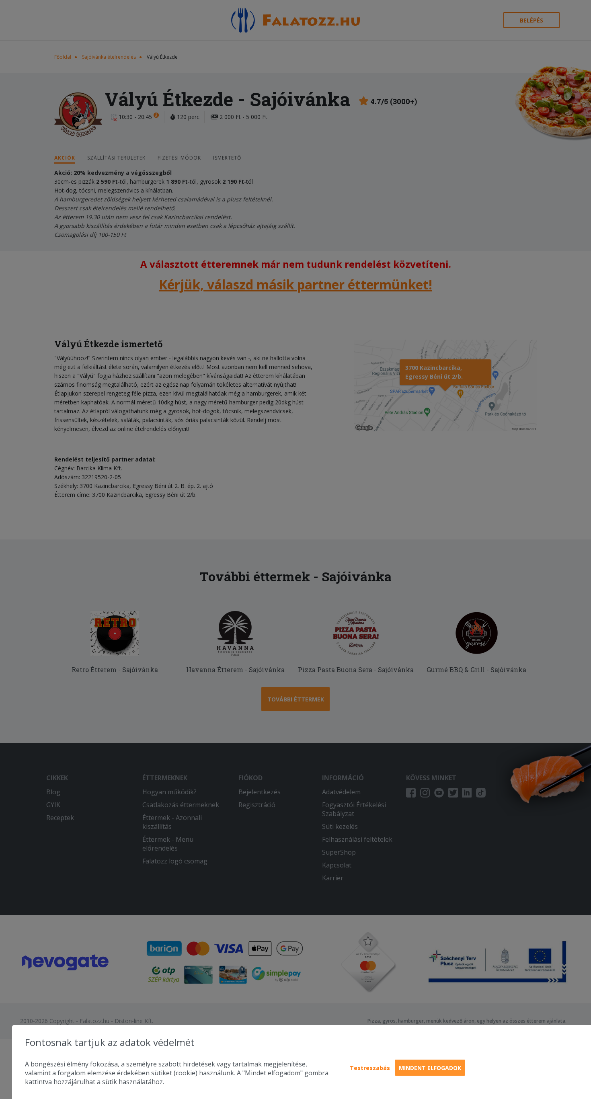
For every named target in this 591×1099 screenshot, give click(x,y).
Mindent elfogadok (430, 1068)
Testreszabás (370, 1068)
